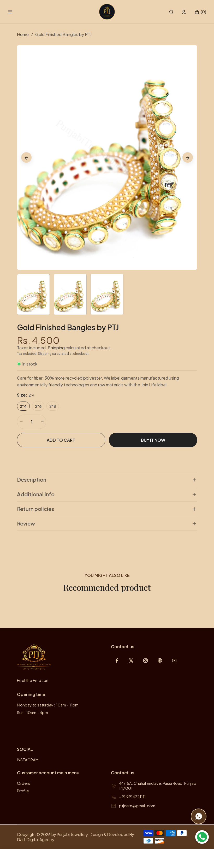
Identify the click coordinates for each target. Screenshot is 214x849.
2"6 (38, 406)
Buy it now (153, 440)
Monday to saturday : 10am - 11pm (48, 704)
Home (23, 34)
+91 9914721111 (132, 796)
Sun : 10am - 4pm (32, 712)
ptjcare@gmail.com (137, 805)
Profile (23, 790)
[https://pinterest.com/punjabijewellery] (160, 660)
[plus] (42, 422)
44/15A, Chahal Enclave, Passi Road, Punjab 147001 (157, 786)
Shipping (56, 347)
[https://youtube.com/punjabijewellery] (174, 660)
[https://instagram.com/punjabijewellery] (145, 660)
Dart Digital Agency (35, 839)
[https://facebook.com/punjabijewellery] (117, 660)
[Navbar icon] (10, 11)
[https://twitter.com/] (131, 660)
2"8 (52, 406)
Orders (23, 783)
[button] (171, 11)
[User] (184, 11)
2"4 (23, 406)
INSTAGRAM (28, 759)
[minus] (21, 422)
